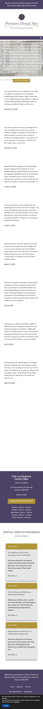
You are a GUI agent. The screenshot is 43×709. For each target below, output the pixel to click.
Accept (6, 706)
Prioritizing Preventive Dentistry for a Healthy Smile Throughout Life (20, 633)
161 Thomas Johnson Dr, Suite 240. (21, 487)
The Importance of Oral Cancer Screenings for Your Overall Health (19, 554)
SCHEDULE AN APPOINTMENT (21, 80)
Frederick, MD (19, 490)
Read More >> (12, 576)
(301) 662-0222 (31, 6)
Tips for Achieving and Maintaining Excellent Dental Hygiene (19, 593)
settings (16, 702)
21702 (26, 490)
